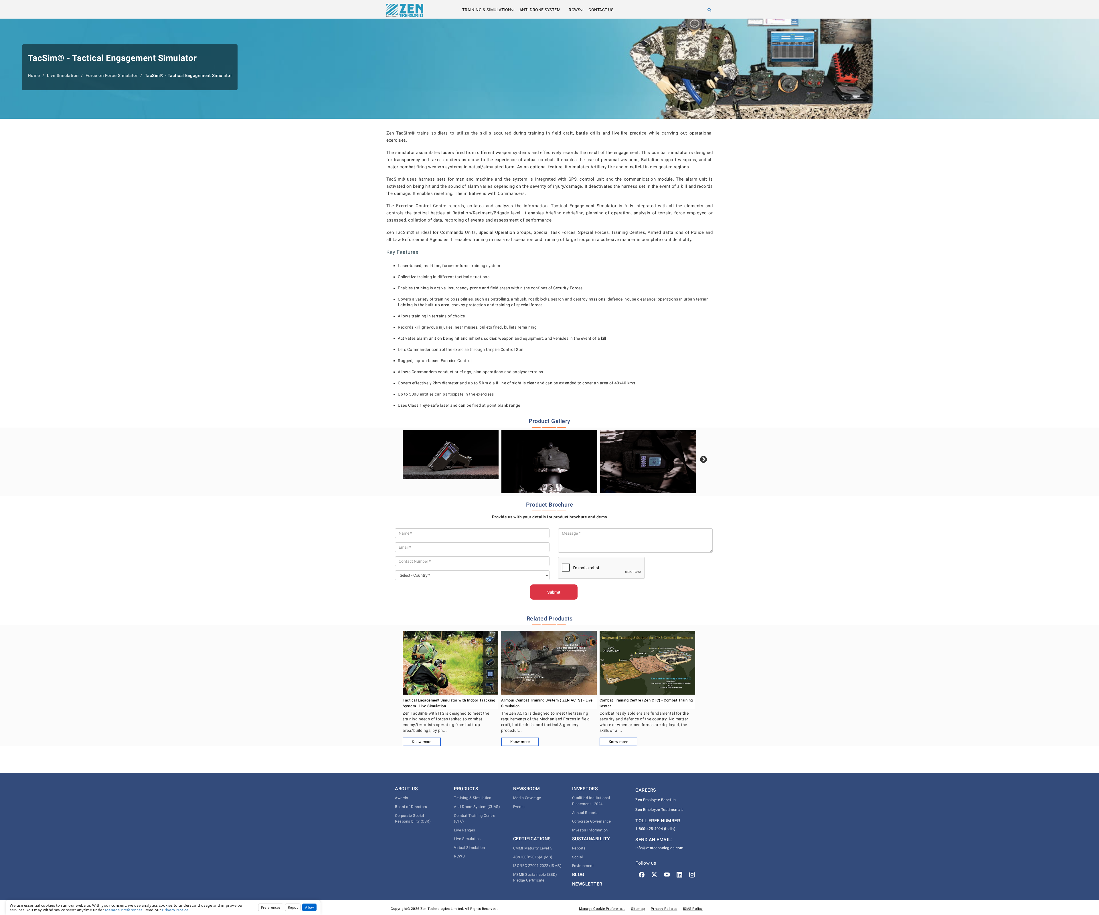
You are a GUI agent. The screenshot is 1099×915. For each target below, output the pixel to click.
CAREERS (645, 790)
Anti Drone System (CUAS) (477, 807)
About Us (406, 788)
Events (519, 807)
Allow (309, 907)
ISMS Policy (693, 909)
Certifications (532, 838)
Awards (401, 798)
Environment (583, 865)
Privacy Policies (664, 909)
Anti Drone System (540, 9)
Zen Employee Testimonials (659, 809)
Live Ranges (464, 830)
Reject (293, 907)
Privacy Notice (175, 909)
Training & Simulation (486, 9)
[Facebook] (641, 874)
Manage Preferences (124, 909)
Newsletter (587, 884)
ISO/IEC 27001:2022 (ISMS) (537, 865)
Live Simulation (467, 839)
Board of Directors (411, 807)
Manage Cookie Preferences (602, 909)
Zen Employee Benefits (655, 800)
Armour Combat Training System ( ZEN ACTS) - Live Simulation (547, 703)
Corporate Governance (591, 821)
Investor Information (590, 830)
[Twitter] (654, 874)
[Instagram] (692, 874)
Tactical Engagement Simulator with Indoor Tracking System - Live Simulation (449, 703)
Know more (422, 742)
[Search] (709, 9)
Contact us (600, 9)
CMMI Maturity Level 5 (532, 848)
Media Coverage (527, 798)
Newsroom (526, 788)
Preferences (270, 907)
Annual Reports (585, 813)
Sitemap (638, 909)
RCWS (574, 9)
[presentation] (703, 459)
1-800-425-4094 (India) (655, 829)
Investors (585, 788)
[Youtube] (667, 874)
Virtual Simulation (469, 847)
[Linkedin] (679, 874)
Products (466, 788)
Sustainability (591, 838)
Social (577, 857)
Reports (579, 848)
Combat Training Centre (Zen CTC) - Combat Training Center (646, 703)
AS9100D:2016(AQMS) (533, 857)
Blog (578, 874)
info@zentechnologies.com (659, 848)
